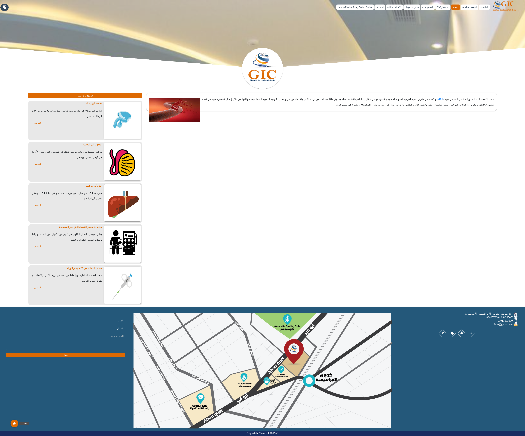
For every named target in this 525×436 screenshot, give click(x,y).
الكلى (440, 99)
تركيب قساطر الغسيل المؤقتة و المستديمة (80, 227)
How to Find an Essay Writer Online (355, 7)
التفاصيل (37, 123)
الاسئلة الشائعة (394, 7)
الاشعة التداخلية (469, 7)
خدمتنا (456, 7)
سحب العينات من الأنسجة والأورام (84, 268)
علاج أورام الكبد (94, 186)
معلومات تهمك (412, 7)
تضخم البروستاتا (94, 103)
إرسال (65, 355)
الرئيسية (484, 7)
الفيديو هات (427, 7)
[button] (14, 423)
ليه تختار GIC (443, 7)
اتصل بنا (380, 7)
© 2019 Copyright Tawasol (262, 433)
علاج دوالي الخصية (92, 144)
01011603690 (4, 7)
